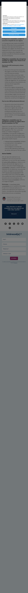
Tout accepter (14, 28)
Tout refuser (14, 31)
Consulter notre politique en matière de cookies (12, 25)
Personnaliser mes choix (14, 34)
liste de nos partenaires (19, 24)
